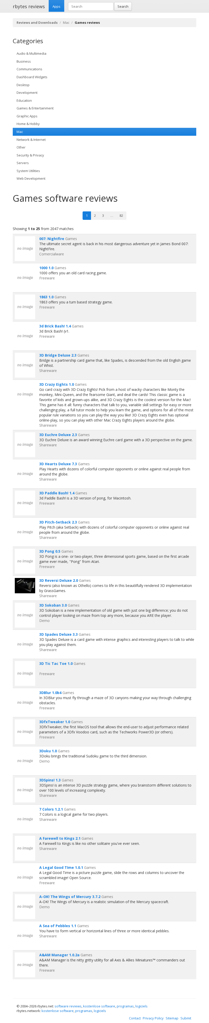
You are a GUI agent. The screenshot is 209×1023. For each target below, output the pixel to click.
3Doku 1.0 (48, 750)
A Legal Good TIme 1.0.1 (61, 867)
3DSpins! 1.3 (50, 780)
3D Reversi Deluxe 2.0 (58, 580)
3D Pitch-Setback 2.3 (58, 522)
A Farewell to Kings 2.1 (60, 838)
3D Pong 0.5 (49, 551)
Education (24, 100)
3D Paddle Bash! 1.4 (56, 493)
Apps (56, 6)
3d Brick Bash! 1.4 (55, 326)
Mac (66, 22)
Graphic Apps (27, 116)
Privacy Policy (153, 1018)
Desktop (23, 85)
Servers (23, 163)
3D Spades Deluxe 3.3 (58, 634)
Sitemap (172, 1018)
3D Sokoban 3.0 (53, 605)
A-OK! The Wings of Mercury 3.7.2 (69, 896)
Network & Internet (31, 139)
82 (121, 215)
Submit (185, 1018)
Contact (135, 1018)
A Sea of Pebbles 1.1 (57, 925)
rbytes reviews (29, 6)
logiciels (141, 1006)
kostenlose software (99, 1006)
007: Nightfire (51, 238)
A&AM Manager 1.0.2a (59, 954)
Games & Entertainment (35, 108)
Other (21, 147)
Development (27, 92)
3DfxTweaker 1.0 (54, 721)
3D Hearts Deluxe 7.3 (58, 463)
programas (125, 1006)
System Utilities (28, 170)
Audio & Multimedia (31, 53)
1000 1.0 (46, 267)
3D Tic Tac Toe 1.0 (56, 663)
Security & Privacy (30, 155)
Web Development (31, 178)
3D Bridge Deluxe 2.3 (57, 355)
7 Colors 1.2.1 (51, 809)
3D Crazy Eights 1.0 (56, 384)
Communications (29, 69)
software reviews (68, 1006)
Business (24, 61)
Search (122, 6)
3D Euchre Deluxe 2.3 (58, 434)
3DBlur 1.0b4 (50, 692)
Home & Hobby (28, 123)
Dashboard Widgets (32, 77)
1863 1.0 (46, 296)
